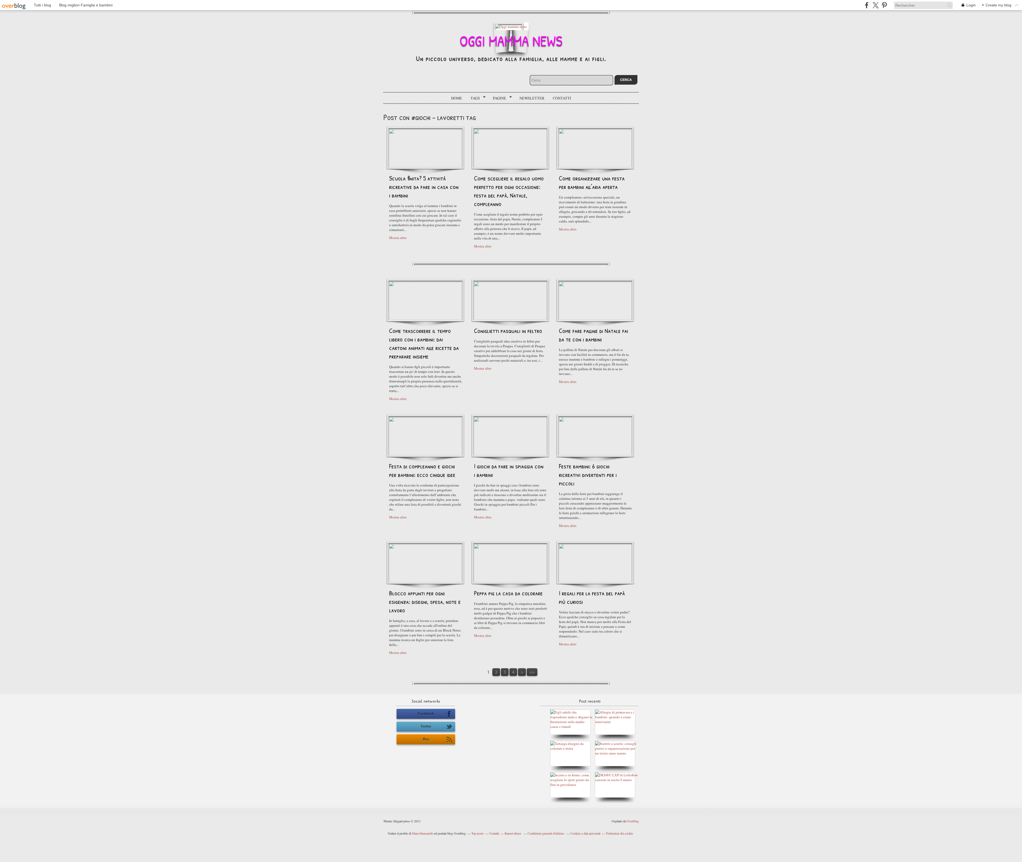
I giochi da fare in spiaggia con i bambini (508, 470)
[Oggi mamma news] (511, 26)
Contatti (562, 98)
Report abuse (513, 833)
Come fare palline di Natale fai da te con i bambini (593, 334)
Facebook (426, 714)
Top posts (477, 833)
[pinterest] (884, 5)
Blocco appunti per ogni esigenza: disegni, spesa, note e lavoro (425, 601)
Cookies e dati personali (585, 833)
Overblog (633, 821)
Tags (473, 98)
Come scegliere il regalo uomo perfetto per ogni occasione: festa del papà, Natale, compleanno (509, 191)
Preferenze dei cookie (619, 833)
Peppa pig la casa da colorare (508, 593)
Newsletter (532, 98)
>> (532, 672)
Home (456, 98)
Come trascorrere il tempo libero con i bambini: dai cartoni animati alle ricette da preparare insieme (424, 343)
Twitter (426, 726)
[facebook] (866, 5)
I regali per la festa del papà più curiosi (592, 597)
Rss (426, 739)
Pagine (497, 98)
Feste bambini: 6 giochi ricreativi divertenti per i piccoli (588, 474)
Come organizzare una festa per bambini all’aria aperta (592, 182)
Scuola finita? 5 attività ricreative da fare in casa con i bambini (424, 186)
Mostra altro (398, 237)
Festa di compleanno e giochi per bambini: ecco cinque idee (422, 470)
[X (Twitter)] (875, 5)
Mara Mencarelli (422, 833)
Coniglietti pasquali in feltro (508, 330)
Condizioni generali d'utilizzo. (546, 833)
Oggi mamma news (511, 41)
